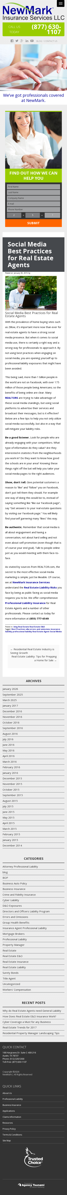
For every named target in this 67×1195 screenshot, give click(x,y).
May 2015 (8, 817)
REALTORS (11, 397)
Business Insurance (14, 889)
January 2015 (10, 840)
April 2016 (9, 756)
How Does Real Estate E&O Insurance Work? (29, 1016)
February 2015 (11, 834)
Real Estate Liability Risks (40, 587)
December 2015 (12, 778)
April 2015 (9, 823)
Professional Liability (15, 939)
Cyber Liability (11, 900)
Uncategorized (11, 984)
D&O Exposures (12, 905)
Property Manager (14, 944)
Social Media (56, 631)
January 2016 (10, 773)
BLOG (39, 41)
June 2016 (8, 744)
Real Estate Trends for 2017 (20, 1027)
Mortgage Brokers (14, 933)
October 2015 (11, 789)
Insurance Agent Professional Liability (25, 928)
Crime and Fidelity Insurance (19, 894)
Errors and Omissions (15, 917)
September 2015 (13, 795)
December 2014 (12, 845)
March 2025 (10, 700)
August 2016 (10, 733)
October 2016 (11, 722)
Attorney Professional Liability (20, 866)
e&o (28, 629)
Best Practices (18, 629)
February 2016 (11, 767)
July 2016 (8, 739)
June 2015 (8, 812)
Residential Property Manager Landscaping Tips (31, 1033)
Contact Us (50, 41)
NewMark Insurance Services (31, 582)
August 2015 (10, 800)
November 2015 (12, 784)
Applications (9, 1111)
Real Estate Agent (40, 631)
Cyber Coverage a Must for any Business (27, 1022)
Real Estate (23, 627)
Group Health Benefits (16, 922)
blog (16, 627)
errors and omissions (40, 629)
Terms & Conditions (12, 1134)
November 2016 (12, 716)
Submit (33, 223)
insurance (55, 629)
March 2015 (10, 828)
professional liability (22, 631)
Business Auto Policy (15, 883)
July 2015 (8, 806)
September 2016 (13, 728)
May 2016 (8, 750)
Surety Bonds (11, 972)
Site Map (7, 1140)
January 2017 (10, 705)
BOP (5, 877)
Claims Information (12, 1116)
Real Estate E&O (37, 627)
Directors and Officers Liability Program (26, 911)
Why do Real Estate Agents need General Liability (32, 1010)
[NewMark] (33, 11)
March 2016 (10, 761)
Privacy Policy (9, 1128)
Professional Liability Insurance (25, 603)
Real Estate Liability (14, 967)
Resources (8, 1122)
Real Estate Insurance (16, 961)
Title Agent (9, 978)
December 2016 (12, 711)
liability (8, 631)
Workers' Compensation (17, 989)
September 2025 (13, 694)
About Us (7, 1093)
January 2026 (10, 689)
